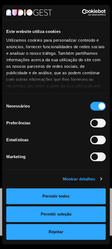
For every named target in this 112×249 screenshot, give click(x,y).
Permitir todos (56, 196)
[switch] (98, 123)
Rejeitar (56, 231)
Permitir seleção (56, 214)
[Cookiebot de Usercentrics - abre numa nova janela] (82, 12)
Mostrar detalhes (79, 179)
